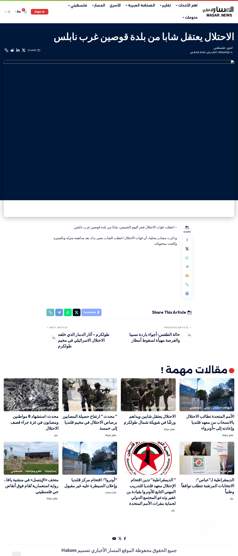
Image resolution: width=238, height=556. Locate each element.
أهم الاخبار (226, 471)
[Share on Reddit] (12, 50)
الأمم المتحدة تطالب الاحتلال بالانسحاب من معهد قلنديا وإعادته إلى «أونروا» (210, 422)
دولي (207, 407)
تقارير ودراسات (33, 471)
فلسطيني (219, 48)
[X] (120, 538)
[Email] (187, 275)
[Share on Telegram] (187, 266)
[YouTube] (114, 538)
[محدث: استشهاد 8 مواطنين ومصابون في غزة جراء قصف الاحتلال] (31, 394)
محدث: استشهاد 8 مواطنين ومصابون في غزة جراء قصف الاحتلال (35, 422)
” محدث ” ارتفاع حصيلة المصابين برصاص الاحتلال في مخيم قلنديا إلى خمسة (89, 422)
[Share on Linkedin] (17, 50)
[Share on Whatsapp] (187, 257)
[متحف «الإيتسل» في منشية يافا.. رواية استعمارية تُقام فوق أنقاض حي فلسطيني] (31, 458)
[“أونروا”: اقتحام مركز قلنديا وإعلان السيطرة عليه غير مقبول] (89, 458)
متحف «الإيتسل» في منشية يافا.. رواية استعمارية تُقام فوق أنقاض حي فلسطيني (31, 485)
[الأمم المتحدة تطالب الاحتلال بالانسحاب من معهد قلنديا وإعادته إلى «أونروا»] (206, 394)
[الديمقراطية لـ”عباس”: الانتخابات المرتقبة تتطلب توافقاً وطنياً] (206, 458)
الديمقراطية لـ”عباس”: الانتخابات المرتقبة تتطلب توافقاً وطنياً (207, 485)
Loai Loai (110, 492)
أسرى (229, 48)
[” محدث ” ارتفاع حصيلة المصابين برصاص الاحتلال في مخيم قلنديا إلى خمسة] (89, 394)
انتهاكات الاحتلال (222, 407)
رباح (56, 435)
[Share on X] (23, 50)
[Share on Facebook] (187, 239)
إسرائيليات (50, 471)
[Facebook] (125, 538)
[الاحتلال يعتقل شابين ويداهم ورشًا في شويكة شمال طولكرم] (148, 394)
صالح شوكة (227, 435)
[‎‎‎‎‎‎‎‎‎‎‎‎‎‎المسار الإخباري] (218, 11)
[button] (39, 12)
